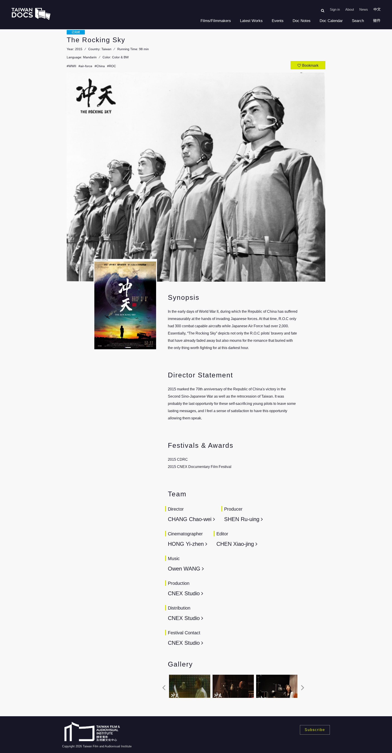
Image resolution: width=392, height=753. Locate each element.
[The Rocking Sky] (189, 686)
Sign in (335, 9)
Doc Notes (302, 21)
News (363, 9)
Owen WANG (184, 569)
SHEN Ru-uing (242, 519)
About (349, 9)
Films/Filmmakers (216, 21)
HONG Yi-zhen (186, 544)
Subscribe (315, 730)
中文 (377, 9)
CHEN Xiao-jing (235, 544)
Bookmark (310, 65)
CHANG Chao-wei (190, 519)
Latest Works (251, 21)
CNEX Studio (184, 593)
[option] (189, 688)
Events (278, 21)
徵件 (377, 21)
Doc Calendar (331, 21)
